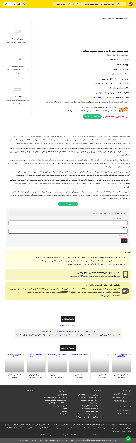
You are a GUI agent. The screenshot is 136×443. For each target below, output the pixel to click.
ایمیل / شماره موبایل (120, 218)
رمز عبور (125, 227)
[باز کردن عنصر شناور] (128, 438)
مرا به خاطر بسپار (120, 236)
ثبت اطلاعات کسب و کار (68, 326)
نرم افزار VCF (84, 276)
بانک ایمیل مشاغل (113, 55)
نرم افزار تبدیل (96, 97)
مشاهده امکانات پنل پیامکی (110, 296)
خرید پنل (99, 93)
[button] (24, 4)
